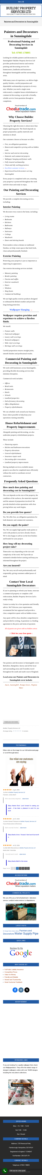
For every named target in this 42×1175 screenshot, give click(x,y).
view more (25, 798)
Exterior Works (15, 931)
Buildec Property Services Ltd (17, 792)
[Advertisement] (21, 1031)
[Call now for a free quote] (5, 1170)
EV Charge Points (7, 931)
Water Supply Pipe (26, 933)
